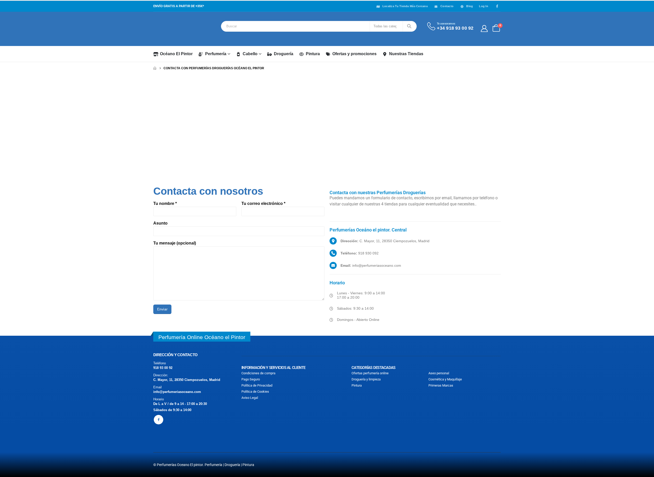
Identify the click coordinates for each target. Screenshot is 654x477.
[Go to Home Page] (154, 68)
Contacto (446, 6)
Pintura (313, 54)
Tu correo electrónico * (263, 203)
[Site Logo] (176, 29)
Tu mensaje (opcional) (174, 243)
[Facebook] (497, 6)
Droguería (283, 54)
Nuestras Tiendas (406, 54)
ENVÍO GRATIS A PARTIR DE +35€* (178, 6)
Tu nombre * (165, 203)
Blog (469, 6)
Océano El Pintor (176, 54)
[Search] (409, 26)
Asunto (160, 223)
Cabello (250, 54)
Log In (483, 6)
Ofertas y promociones (354, 54)
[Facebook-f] (158, 419)
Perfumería (215, 54)
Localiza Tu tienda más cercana (405, 6)
